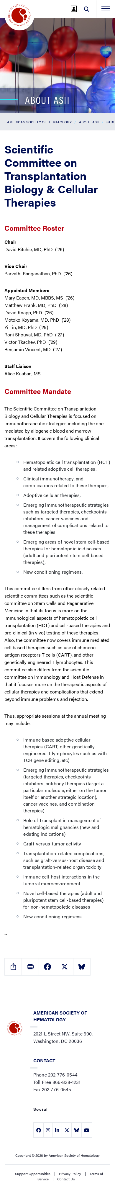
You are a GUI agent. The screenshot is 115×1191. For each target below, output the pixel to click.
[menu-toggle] (105, 8)
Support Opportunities (32, 1173)
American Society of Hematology (39, 122)
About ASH (89, 122)
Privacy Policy (70, 1173)
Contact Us (66, 1179)
